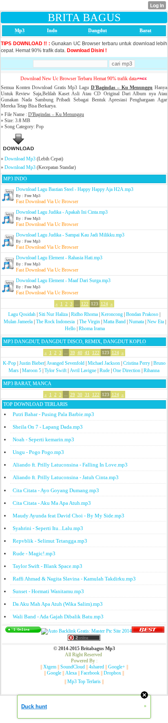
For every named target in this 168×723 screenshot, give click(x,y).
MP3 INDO (15, 179)
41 (87, 352)
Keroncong (112, 314)
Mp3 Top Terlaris (84, 681)
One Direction (126, 370)
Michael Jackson (104, 363)
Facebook (90, 673)
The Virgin (89, 321)
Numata (136, 321)
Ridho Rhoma (84, 314)
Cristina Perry (136, 363)
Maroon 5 (31, 370)
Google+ (116, 667)
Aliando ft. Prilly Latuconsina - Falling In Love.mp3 (70, 465)
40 (79, 352)
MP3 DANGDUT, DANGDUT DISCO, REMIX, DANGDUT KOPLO (74, 341)
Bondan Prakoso (142, 314)
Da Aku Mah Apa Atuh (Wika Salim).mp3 (58, 604)
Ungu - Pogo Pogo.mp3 (38, 452)
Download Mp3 (19, 159)
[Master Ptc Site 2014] (86, 631)
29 (72, 394)
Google (54, 673)
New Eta (155, 321)
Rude (104, 370)
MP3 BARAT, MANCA (27, 383)
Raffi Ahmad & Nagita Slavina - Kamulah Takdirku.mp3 (74, 579)
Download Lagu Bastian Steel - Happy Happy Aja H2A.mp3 (74, 189)
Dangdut (97, 30)
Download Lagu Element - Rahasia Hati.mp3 (59, 258)
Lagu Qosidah (21, 314)
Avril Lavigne (83, 370)
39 (72, 352)
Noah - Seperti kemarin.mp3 (43, 439)
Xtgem (49, 667)
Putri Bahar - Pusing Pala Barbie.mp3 (53, 414)
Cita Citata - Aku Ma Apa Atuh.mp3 (52, 503)
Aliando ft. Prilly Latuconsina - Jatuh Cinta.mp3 (66, 477)
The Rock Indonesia (56, 321)
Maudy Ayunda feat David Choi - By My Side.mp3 (68, 516)
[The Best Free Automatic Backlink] (148, 631)
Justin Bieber (31, 363)
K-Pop (9, 363)
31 (87, 394)
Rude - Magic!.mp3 (34, 553)
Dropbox (112, 673)
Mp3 (19, 30)
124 (104, 303)
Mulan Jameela (18, 321)
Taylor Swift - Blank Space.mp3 (47, 566)
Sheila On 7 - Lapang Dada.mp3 (48, 427)
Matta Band (114, 321)
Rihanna (151, 370)
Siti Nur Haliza (53, 314)
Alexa (71, 673)
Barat (145, 30)
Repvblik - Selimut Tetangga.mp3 (50, 541)
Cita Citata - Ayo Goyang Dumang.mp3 (56, 490)
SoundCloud (72, 667)
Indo (52, 30)
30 (79, 394)
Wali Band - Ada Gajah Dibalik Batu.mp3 (58, 616)
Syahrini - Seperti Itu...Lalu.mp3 (48, 528)
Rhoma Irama (92, 328)
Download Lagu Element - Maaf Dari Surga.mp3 (63, 280)
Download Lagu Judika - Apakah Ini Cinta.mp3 (62, 212)
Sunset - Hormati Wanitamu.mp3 (48, 591)
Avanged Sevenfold (65, 363)
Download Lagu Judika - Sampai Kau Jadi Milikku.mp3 (70, 235)
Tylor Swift (55, 370)
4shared (96, 667)
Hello (70, 328)
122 (84, 303)
